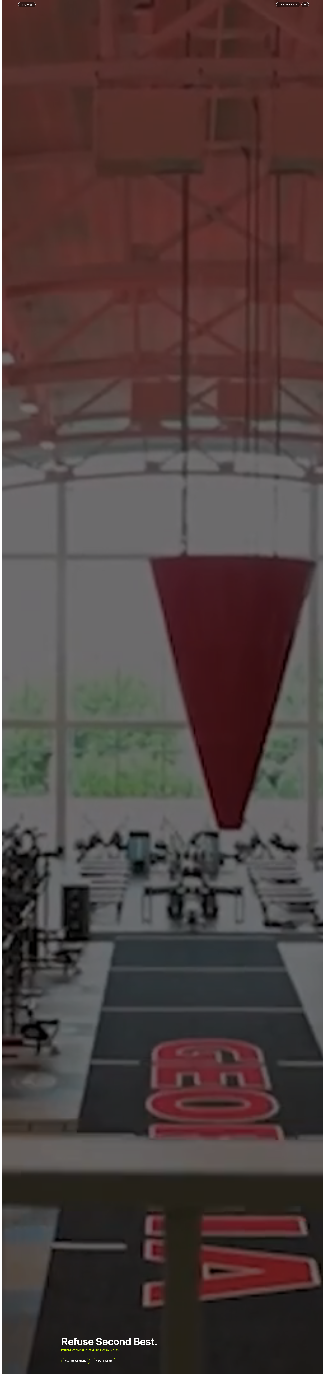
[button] (305, 4)
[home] (27, 4)
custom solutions (75, 1361)
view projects (104, 1361)
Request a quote (288, 5)
